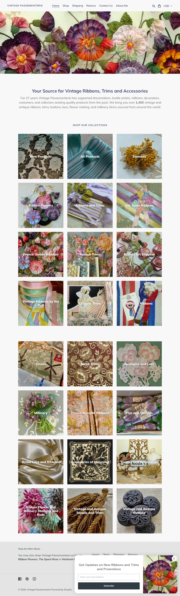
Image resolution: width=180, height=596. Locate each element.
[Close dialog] (174, 558)
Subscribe (109, 586)
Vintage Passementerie (25, 5)
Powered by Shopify (61, 589)
